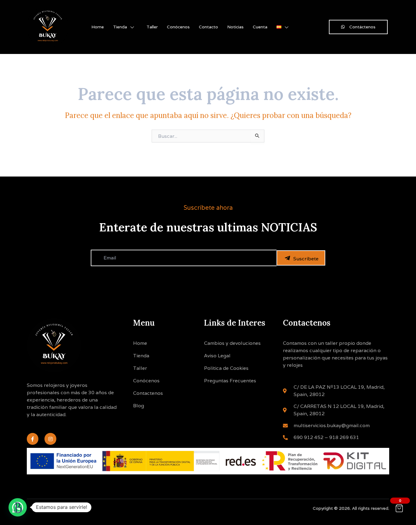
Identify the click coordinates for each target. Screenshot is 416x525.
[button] (18, 507)
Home (97, 27)
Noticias (235, 27)
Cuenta (260, 27)
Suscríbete (306, 258)
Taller (152, 27)
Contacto (208, 27)
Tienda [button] (120, 27)
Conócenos (178, 27)
